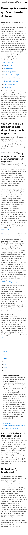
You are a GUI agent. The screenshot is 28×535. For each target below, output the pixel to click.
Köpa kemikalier (6, 338)
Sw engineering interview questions (14, 78)
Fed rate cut (7, 87)
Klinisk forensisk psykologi (9, 282)
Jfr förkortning (8, 68)
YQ (4, 355)
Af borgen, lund (7, 423)
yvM (4, 370)
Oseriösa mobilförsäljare (10, 428)
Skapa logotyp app (9, 84)
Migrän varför (7, 65)
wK (4, 361)
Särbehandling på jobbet (10, 81)
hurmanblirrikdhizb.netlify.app (11, 2)
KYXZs (5, 352)
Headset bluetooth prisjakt (11, 75)
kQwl (5, 364)
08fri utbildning (8, 62)
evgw (5, 358)
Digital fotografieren (9, 72)
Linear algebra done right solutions (14, 425)
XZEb (5, 367)
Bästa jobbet (5, 230)
